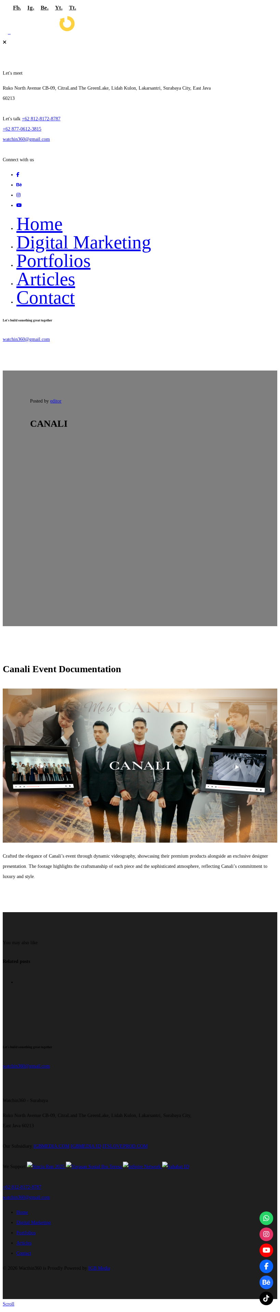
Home (39, 223)
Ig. (30, 7)
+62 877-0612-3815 (22, 129)
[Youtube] (266, 1250)
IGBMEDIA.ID (86, 1146)
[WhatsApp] (266, 1218)
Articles (45, 279)
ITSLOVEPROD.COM (125, 1146)
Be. (44, 7)
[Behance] (266, 1282)
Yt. (58, 7)
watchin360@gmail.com (26, 139)
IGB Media (99, 1268)
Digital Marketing (83, 242)
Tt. (72, 7)
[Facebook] (266, 1266)
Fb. (17, 7)
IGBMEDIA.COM (51, 1146)
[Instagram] (266, 1234)
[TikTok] (266, 1298)
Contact (45, 297)
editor (55, 401)
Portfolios (53, 260)
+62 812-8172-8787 (41, 118)
